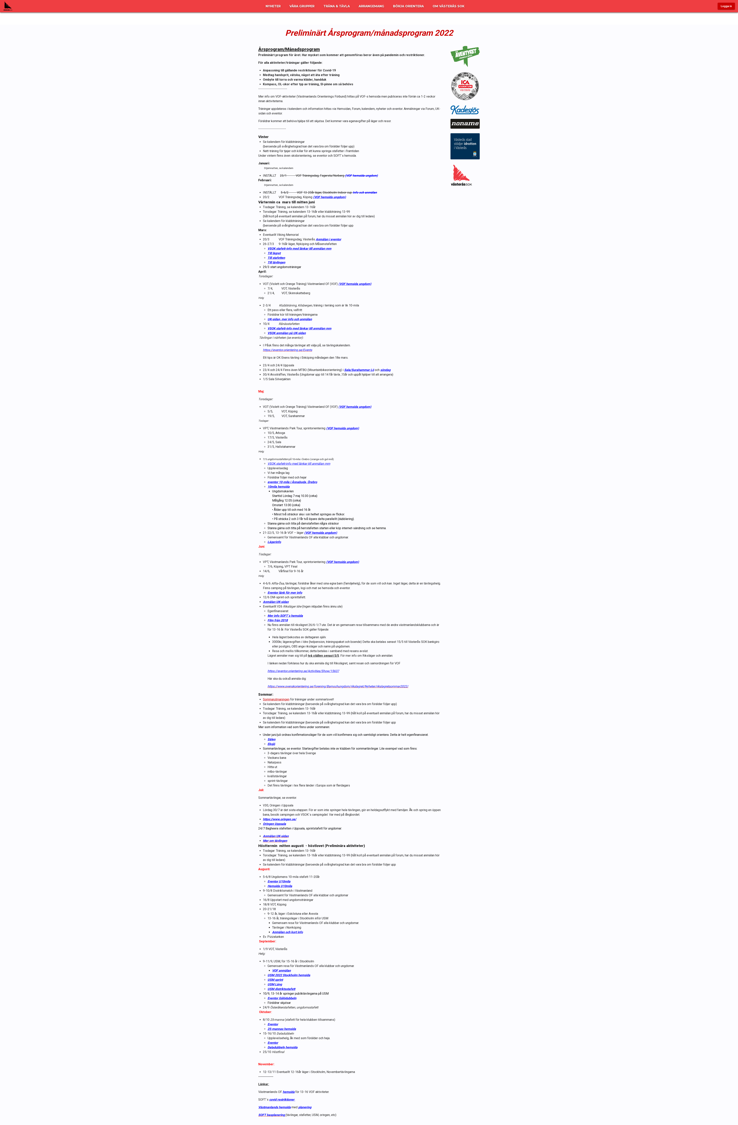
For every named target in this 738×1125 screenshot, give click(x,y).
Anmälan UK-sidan (276, 602)
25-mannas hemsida (282, 1029)
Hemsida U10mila (280, 886)
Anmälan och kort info (287, 932)
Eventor (273, 1024)
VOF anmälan (281, 970)
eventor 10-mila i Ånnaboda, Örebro (292, 482)
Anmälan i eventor (328, 239)
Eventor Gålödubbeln (282, 998)
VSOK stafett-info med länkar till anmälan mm (299, 248)
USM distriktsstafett (281, 989)
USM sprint (275, 980)
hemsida (289, 1092)
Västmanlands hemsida (274, 1107)
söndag (385, 370)
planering (304, 1107)
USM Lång (275, 984)
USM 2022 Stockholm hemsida (289, 975)
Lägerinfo (274, 542)
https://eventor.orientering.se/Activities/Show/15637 (303, 671)
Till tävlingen (276, 262)
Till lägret (274, 253)
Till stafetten (276, 258)
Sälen (271, 739)
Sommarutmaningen (276, 699)
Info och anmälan (365, 192)
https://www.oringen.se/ (279, 819)
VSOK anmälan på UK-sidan (287, 333)
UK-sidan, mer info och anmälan (290, 319)
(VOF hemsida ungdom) (361, 175)
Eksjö (271, 744)
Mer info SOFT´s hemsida (285, 616)
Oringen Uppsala (274, 824)
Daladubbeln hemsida (283, 1047)
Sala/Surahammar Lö (359, 370)
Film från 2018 (278, 620)
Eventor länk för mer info (285, 592)
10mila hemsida (279, 486)
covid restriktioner (282, 1099)
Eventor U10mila (279, 881)
